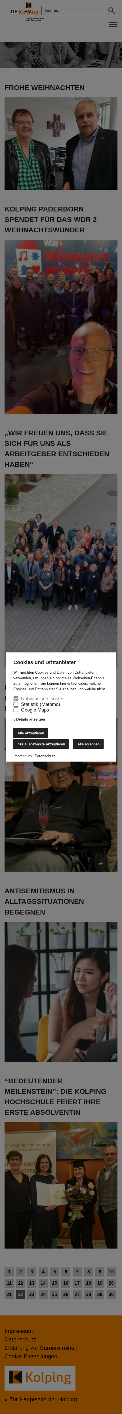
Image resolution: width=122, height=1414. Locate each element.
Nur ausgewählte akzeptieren (41, 744)
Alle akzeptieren (31, 733)
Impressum (22, 756)
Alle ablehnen (88, 744)
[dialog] (61, 707)
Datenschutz (45, 756)
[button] (16, 704)
